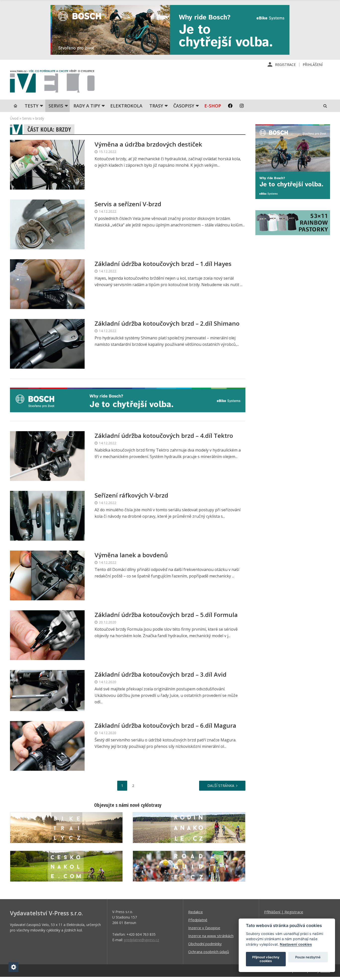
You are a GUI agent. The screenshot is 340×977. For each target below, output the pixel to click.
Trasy (156, 106)
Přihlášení (313, 64)
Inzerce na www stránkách (210, 935)
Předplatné (197, 919)
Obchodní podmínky (205, 943)
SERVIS (56, 106)
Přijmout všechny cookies (266, 959)
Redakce (195, 911)
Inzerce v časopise (204, 927)
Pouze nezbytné (308, 957)
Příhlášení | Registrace (283, 911)
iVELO (52, 82)
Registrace (285, 64)
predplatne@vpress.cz (141, 939)
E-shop (212, 106)
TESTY (31, 106)
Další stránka (220, 785)
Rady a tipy (86, 106)
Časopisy (183, 106)
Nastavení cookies (296, 944)
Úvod (14, 118)
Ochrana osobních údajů (208, 951)
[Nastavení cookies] (13, 967)
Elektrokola (126, 106)
